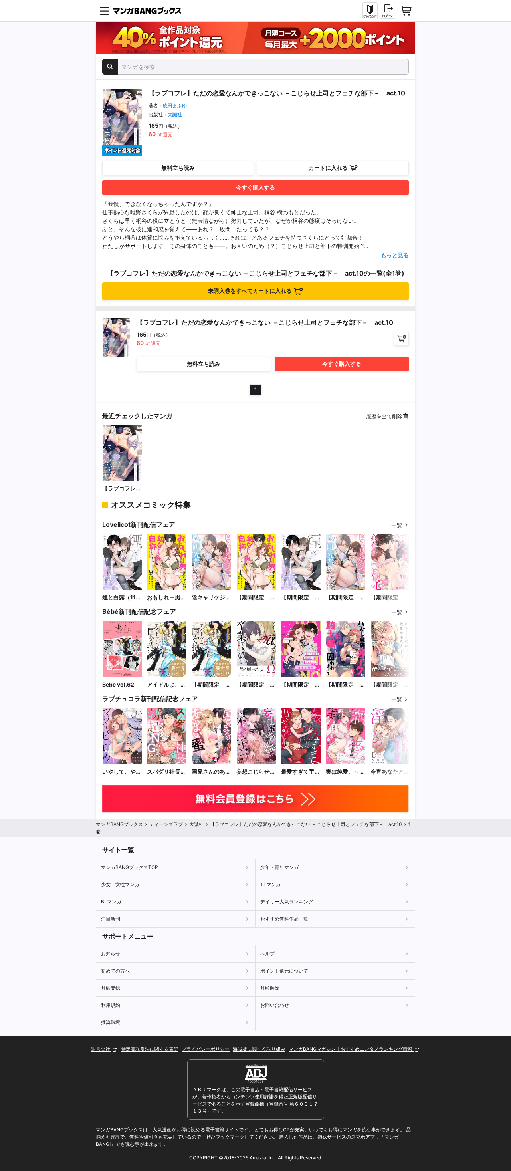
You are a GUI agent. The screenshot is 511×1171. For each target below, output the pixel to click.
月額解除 (269, 988)
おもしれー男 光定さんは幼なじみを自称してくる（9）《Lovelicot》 (166, 597)
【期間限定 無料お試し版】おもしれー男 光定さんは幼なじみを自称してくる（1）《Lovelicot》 (255, 597)
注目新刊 (110, 919)
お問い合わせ (274, 1005)
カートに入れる (328, 167)
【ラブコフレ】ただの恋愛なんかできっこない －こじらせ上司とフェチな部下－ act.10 (121, 488)
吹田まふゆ (175, 106)
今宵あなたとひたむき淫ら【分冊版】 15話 (390, 772)
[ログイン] (388, 10)
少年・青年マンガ (279, 867)
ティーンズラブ (166, 824)
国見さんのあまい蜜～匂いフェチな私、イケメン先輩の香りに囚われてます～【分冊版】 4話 (211, 772)
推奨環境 (110, 1022)
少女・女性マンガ (120, 884)
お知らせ (110, 954)
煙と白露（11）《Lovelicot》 (121, 597)
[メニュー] (104, 11)
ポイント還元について (284, 971)
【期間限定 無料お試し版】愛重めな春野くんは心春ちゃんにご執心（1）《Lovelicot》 (390, 597)
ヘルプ (267, 954)
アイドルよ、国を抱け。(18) (166, 685)
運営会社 (101, 1049)
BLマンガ (111, 902)
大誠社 (175, 114)
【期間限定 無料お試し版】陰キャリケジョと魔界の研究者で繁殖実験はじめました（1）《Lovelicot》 (345, 597)
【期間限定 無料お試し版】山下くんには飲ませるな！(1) (390, 685)
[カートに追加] (401, 338)
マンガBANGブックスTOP (129, 867)
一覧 (396, 525)
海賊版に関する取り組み (259, 1049)
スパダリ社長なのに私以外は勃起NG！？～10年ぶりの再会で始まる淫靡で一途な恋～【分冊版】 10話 (166, 772)
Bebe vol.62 (118, 684)
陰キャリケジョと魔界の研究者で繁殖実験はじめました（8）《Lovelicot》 (211, 597)
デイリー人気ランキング (286, 902)
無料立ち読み (178, 167)
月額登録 (110, 988)
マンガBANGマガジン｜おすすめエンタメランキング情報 (351, 1049)
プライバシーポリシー (206, 1049)
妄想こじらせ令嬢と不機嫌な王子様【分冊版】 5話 (255, 772)
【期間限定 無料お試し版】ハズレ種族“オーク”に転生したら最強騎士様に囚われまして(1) (345, 685)
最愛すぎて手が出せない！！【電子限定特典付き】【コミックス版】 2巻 (300, 772)
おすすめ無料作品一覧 (284, 919)
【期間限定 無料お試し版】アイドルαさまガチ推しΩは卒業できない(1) (255, 685)
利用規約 (110, 1005)
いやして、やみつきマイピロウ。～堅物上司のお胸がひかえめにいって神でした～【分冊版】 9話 (121, 772)
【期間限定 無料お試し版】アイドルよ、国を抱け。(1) (211, 685)
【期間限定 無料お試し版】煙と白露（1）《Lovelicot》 (300, 597)
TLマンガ (270, 884)
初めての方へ (115, 971)
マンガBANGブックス (119, 824)
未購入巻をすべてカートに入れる (250, 290)
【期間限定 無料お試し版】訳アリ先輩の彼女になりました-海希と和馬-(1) (300, 685)
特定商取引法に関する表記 (149, 1049)
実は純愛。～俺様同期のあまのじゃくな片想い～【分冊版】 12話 (345, 772)
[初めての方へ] (370, 10)
